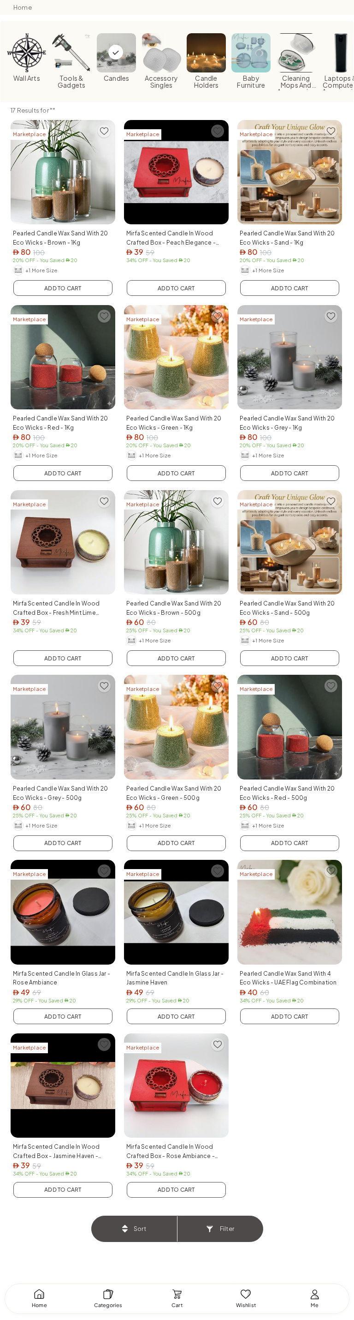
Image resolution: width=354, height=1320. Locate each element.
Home (22, 7)
